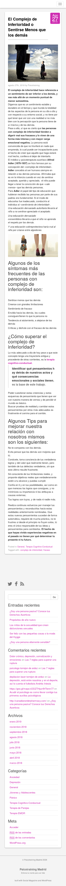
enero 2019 (15, 721)
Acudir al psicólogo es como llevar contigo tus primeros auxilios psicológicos (33, 693)
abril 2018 (15, 757)
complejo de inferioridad (31, 549)
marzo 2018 (16, 762)
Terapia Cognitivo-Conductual (39, 546)
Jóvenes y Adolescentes (22, 792)
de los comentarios (22, 837)
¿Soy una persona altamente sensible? (30, 642)
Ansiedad (14, 777)
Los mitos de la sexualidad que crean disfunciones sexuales (29, 626)
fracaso (46, 549)
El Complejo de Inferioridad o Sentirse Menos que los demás (27, 27)
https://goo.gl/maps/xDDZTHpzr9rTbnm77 (32, 688)
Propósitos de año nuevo (23, 619)
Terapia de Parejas (19, 808)
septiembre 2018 (18, 731)
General (21, 546)
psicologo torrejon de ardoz (24, 668)
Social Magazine (30, 880)
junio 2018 (15, 747)
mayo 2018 (15, 752)
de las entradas (20, 832)
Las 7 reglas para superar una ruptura (32, 669)
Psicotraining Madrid (33, 869)
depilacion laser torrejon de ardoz (27, 676)
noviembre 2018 (18, 726)
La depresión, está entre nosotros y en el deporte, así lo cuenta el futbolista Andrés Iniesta (34, 680)
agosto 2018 (16, 737)
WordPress (46, 880)
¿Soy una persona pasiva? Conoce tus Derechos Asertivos (30, 612)
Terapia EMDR (17, 813)
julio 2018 (14, 742)
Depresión (15, 782)
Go (54, 597)
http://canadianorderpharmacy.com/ (28, 700)
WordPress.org (17, 842)
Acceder (14, 827)
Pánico (13, 797)
